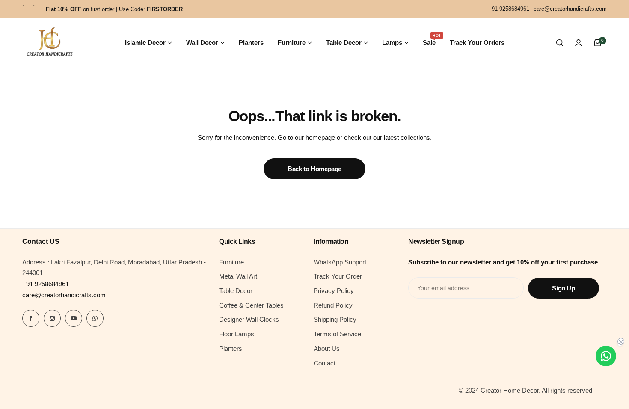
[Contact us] (606, 356)
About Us (327, 348)
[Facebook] (30, 318)
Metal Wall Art (238, 276)
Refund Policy (333, 305)
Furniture (231, 262)
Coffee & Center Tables (251, 305)
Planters (230, 348)
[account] (578, 42)
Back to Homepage (314, 168)
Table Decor (235, 290)
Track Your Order (338, 276)
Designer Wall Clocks (249, 319)
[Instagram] (52, 318)
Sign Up (563, 288)
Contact (324, 363)
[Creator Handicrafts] (49, 43)
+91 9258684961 (45, 283)
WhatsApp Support (340, 262)
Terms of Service (337, 334)
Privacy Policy (334, 290)
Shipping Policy (335, 319)
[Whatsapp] (95, 318)
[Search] (559, 42)
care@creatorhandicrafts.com (64, 295)
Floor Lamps (236, 334)
